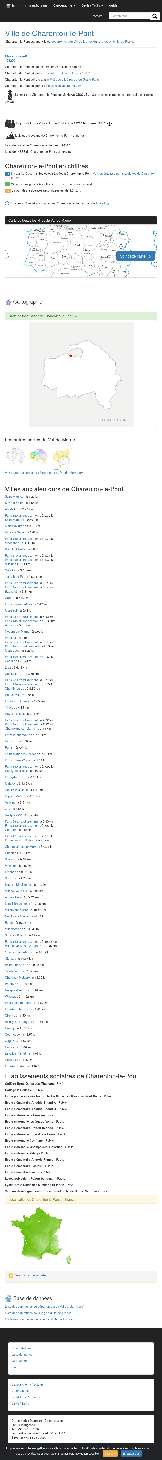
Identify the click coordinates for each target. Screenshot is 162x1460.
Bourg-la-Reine (15, 777)
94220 (10, 60)
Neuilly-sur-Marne (17, 916)
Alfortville (11, 509)
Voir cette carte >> (135, 256)
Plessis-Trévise (15, 1066)
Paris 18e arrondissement (22, 825)
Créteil (10, 598)
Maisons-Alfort (15, 526)
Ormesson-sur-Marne (20, 952)
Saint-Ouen (13, 971)
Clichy (9, 1015)
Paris (9, 638)
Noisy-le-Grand (15, 990)
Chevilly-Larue (15, 688)
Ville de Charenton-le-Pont (49, 32)
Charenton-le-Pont (18, 56)
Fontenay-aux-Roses (19, 840)
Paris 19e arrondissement (22, 684)
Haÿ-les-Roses (15, 714)
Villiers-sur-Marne (17, 910)
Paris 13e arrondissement (22, 538)
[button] (64, 5)
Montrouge (12, 650)
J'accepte (110, 1453)
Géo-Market (20, 1361)
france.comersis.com (29, 5)
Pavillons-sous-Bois (18, 1003)
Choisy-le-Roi (14, 673)
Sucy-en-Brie (14, 935)
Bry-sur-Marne (15, 796)
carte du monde (22, 1354)
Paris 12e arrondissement (22, 515)
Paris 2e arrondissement (22, 680)
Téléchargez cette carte (30, 1275)
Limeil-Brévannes (17, 903)
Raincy (10, 1047)
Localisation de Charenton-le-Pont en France (42, 1199)
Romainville (13, 695)
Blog (15, 1367)
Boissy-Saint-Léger (18, 1022)
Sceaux (10, 859)
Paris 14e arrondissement (22, 621)
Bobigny (11, 878)
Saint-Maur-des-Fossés (21, 754)
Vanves (10, 802)
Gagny (10, 1041)
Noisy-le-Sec (14, 815)
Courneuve (13, 1034)
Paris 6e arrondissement (22, 642)
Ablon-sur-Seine (16, 965)
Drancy (10, 1028)
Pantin (9, 747)
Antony (10, 984)
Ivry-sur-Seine (14, 503)
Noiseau (11, 1060)
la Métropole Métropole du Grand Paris (73, 79)
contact (97, 16)
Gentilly (10, 570)
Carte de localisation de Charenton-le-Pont (40, 315)
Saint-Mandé (14, 519)
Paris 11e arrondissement (22, 555)
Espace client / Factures (28, 1384)
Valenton (11, 865)
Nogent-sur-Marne (17, 631)
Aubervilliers (13, 897)
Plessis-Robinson (17, 1009)
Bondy (9, 922)
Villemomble (13, 929)
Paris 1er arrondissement (22, 646)
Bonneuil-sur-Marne (18, 760)
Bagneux (11, 741)
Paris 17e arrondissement (22, 836)
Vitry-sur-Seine (15, 532)
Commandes (20, 1390)
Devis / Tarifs (20, 1403)
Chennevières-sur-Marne (22, 846)
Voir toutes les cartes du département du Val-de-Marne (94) (45, 472)
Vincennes (12, 543)
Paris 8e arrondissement (22, 821)
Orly (8, 808)
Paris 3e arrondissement (22, 617)
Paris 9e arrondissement (22, 720)
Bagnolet (11, 591)
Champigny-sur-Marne (20, 728)
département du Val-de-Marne (71, 41)
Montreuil (11, 610)
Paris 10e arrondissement (22, 657)
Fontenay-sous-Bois (19, 604)
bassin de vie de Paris (63, 86)
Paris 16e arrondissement (22, 941)
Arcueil (10, 625)
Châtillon (11, 830)
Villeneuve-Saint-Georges (22, 946)
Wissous (11, 996)
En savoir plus (131, 1453)
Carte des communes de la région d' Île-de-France (39, 1319)
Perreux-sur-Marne (18, 735)
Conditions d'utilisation (26, 1397)
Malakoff (11, 783)
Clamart (10, 958)
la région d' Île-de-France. (118, 41)
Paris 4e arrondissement (22, 587)
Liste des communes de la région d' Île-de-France (38, 1313)
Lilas (8, 667)
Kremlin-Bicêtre (15, 549)
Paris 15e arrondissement (22, 766)
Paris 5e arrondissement (22, 583)
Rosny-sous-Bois (16, 770)
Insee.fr (101, 203)
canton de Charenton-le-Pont (68, 73)
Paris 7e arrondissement (22, 724)
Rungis (10, 853)
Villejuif (10, 564)
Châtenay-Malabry (18, 977)
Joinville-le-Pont (16, 576)
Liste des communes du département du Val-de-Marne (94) (44, 1306)
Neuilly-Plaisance (17, 789)
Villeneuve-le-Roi (16, 891)
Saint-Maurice (14, 496)
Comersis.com (21, 1348)
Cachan (10, 661)
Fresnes (11, 872)
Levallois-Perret (16, 1053)
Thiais (9, 707)
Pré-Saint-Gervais (17, 701)
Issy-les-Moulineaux (18, 884)
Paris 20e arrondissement (22, 560)
